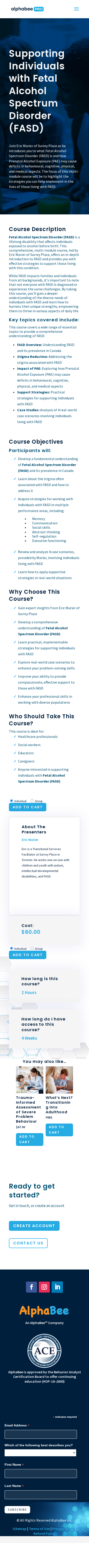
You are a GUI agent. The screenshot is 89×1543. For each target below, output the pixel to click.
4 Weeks (29, 1038)
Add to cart (28, 807)
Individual (20, 801)
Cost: (30, 929)
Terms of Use (39, 1528)
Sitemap (19, 1528)
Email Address (17, 1425)
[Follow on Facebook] (31, 1287)
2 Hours (29, 992)
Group (39, 801)
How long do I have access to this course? (43, 1024)
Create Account (34, 1225)
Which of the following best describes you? (39, 1445)
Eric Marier (30, 839)
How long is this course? (39, 981)
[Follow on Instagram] (44, 1287)
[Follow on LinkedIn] (57, 1287)
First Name (14, 1464)
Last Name (14, 1486)
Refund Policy (44, 1533)
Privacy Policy (63, 1528)
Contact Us (28, 1243)
